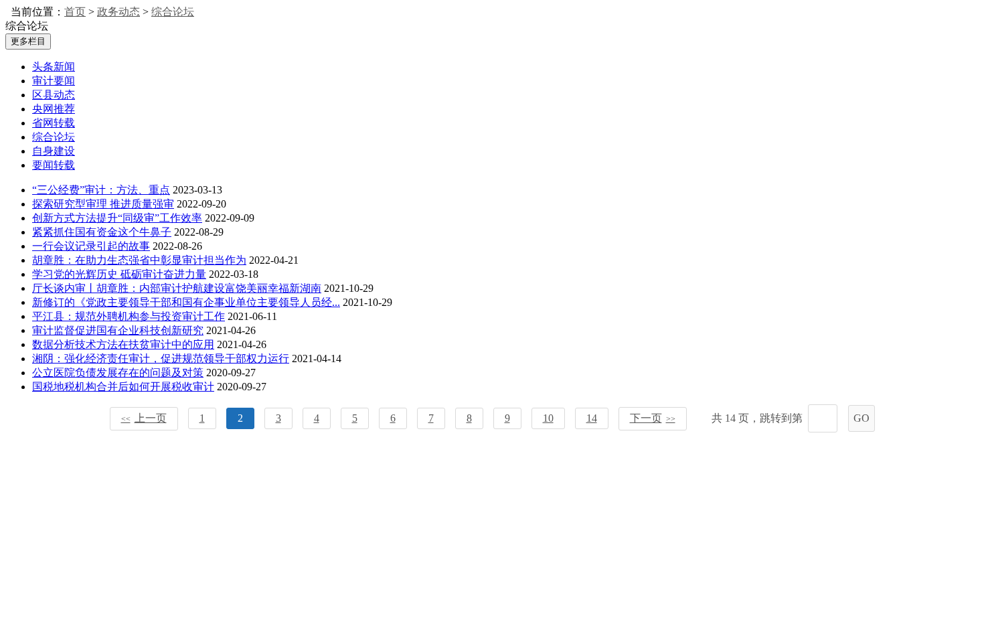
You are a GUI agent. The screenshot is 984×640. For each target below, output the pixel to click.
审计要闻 (53, 80)
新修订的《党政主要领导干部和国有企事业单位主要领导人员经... (186, 302)
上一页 (144, 418)
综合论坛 (172, 11)
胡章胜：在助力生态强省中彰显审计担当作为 (139, 260)
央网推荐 (53, 108)
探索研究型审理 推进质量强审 (103, 204)
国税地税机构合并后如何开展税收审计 (123, 386)
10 (548, 418)
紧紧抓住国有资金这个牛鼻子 (101, 232)
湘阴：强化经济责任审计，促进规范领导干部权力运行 (160, 358)
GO (861, 418)
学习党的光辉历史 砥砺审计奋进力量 (119, 274)
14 (591, 418)
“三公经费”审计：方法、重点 (101, 189)
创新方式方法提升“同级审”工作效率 (117, 218)
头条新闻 (53, 66)
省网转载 (53, 123)
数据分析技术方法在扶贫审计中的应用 (123, 344)
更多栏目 (28, 41)
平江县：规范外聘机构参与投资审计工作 (128, 316)
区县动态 (53, 94)
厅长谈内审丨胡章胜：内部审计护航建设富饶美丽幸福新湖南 (176, 288)
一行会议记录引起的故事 (91, 246)
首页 (75, 11)
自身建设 (53, 151)
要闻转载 (53, 165)
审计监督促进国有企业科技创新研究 (117, 330)
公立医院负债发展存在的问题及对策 (117, 372)
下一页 (652, 418)
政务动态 (118, 11)
